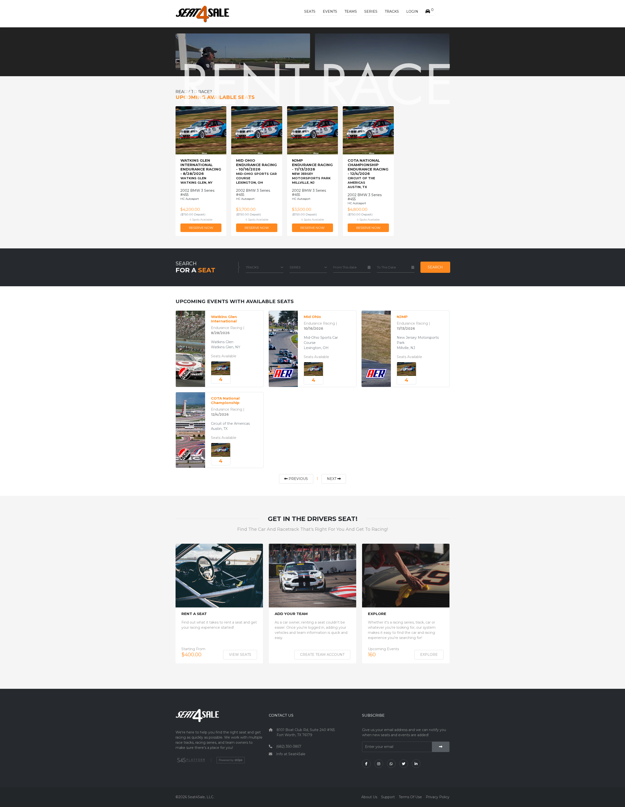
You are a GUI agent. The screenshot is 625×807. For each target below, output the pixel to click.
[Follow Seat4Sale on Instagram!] (379, 763)
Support (388, 797)
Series (370, 11)
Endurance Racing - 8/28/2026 (200, 171)
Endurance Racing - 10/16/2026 (256, 171)
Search (435, 267)
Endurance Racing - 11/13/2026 (312, 171)
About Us (369, 797)
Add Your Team (291, 614)
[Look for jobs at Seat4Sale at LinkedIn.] (416, 763)
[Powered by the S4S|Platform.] (191, 760)
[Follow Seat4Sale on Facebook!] (366, 763)
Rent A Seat (194, 614)
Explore (377, 614)
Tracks (392, 11)
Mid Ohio (312, 317)
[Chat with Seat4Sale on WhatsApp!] (391, 763)
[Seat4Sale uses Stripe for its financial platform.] (231, 760)
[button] (430, 11)
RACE (386, 83)
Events (330, 11)
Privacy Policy (437, 797)
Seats (309, 11)
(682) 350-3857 (288, 746)
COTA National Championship (225, 400)
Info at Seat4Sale (290, 754)
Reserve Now (201, 228)
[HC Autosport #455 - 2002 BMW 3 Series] (220, 368)
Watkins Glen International (224, 319)
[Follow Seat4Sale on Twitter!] (403, 763)
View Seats (240, 654)
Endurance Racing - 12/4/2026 (368, 173)
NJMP (402, 317)
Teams (350, 11)
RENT (244, 83)
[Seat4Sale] (219, 719)
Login (412, 11)
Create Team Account (322, 654)
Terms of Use (410, 797)
